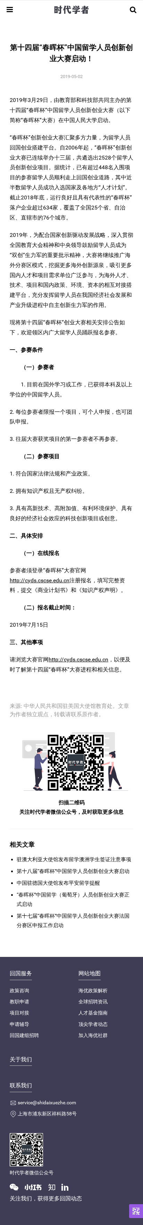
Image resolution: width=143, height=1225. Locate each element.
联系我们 (21, 1085)
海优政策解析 (93, 990)
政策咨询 (19, 990)
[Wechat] (17, 1186)
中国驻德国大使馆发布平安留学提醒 (58, 883)
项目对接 (19, 1013)
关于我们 (21, 1059)
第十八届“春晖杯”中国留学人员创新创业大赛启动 (73, 871)
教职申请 (19, 1001)
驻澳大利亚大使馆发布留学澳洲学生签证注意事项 (74, 859)
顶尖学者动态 (93, 1024)
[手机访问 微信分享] (136, 1211)
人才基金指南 (93, 1013)
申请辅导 (19, 1024)
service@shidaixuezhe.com (47, 1102)
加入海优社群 (93, 1035)
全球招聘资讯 (93, 1001)
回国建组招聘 (24, 1035)
